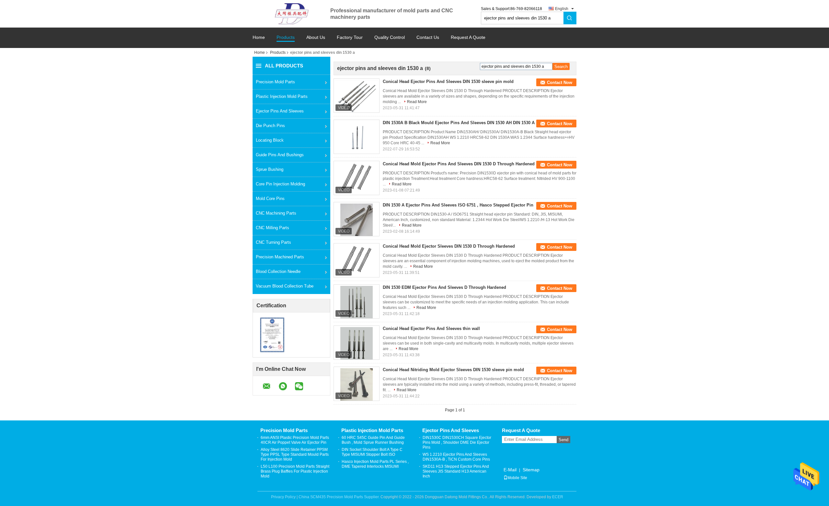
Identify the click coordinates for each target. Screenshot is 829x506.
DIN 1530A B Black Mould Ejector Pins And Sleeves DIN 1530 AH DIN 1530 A (459, 122)
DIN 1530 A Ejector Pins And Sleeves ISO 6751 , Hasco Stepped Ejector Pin (458, 205)
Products (286, 37)
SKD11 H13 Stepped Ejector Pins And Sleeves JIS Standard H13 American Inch (456, 471)
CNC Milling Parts (272, 227)
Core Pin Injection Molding (280, 184)
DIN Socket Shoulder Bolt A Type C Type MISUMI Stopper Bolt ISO (372, 452)
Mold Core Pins (270, 198)
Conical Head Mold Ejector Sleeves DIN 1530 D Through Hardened (449, 246)
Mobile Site (517, 478)
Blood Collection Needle (278, 271)
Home (259, 37)
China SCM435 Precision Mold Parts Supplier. (339, 497)
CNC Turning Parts (273, 242)
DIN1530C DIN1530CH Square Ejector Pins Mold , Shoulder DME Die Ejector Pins (457, 442)
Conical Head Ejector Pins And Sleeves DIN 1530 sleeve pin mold (448, 81)
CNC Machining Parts (276, 213)
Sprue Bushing (269, 169)
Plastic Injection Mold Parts (282, 96)
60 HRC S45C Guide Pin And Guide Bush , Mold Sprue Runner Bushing (373, 440)
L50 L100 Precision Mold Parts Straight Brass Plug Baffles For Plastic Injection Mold (295, 471)
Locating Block (270, 140)
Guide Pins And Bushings (280, 154)
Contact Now (559, 82)
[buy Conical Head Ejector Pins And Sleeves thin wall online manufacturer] (356, 343)
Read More (417, 102)
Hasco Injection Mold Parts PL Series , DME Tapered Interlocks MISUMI (375, 464)
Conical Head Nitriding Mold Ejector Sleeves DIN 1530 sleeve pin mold (453, 369)
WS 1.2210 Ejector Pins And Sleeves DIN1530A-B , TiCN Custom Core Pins (456, 457)
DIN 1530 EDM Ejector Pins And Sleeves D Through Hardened (444, 287)
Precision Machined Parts (280, 256)
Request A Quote (468, 37)
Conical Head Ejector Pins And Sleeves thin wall (431, 328)
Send (563, 439)
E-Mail (510, 469)
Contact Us (427, 37)
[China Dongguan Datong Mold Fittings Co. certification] (272, 335)
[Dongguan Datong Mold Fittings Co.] (291, 13)
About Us (315, 37)
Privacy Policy (283, 497)
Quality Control (389, 37)
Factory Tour (350, 37)
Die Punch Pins (270, 125)
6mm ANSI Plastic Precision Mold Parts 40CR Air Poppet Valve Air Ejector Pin (295, 440)
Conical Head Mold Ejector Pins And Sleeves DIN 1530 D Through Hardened (459, 163)
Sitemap (531, 469)
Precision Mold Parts (275, 81)
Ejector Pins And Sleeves (280, 111)
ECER (557, 497)
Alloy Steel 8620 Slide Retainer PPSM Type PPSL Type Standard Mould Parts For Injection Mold (295, 454)
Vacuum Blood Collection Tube (284, 286)
